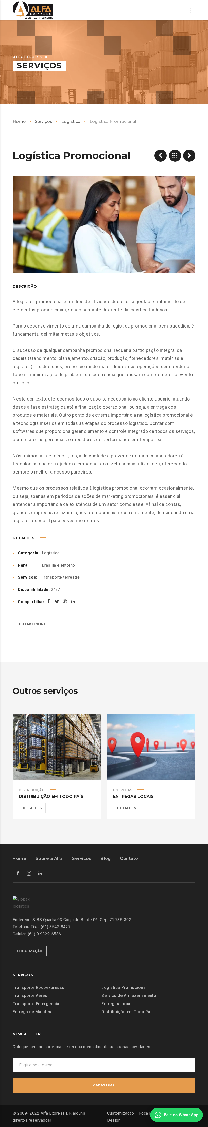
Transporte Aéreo (30, 995)
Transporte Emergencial (36, 1003)
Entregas (122, 790)
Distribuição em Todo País (51, 796)
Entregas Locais (133, 796)
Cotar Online (32, 624)
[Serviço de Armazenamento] (189, 156)
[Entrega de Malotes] (160, 156)
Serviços (43, 121)
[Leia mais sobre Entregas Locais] (151, 747)
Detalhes (32, 808)
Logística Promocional (124, 987)
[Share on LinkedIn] (73, 601)
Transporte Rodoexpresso (39, 987)
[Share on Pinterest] (65, 601)
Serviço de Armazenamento (128, 995)
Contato (129, 858)
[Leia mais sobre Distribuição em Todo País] (57, 747)
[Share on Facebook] (49, 601)
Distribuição (32, 790)
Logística (70, 121)
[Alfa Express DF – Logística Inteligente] (33, 10)
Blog (106, 858)
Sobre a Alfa (49, 858)
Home (19, 121)
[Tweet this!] (57, 601)
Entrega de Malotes (32, 1011)
